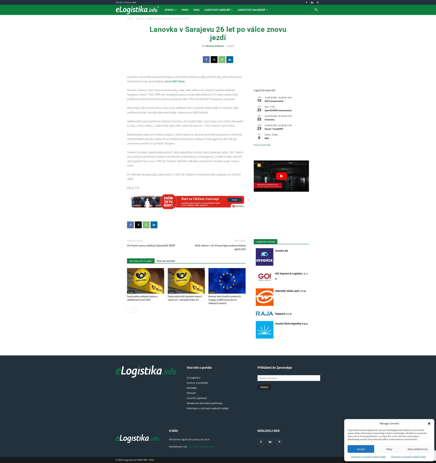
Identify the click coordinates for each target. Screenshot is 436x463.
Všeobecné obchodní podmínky (204, 403)
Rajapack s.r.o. (283, 313)
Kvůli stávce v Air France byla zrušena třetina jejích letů (220, 247)
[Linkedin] (312, 2)
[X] (317, 2)
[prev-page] (129, 310)
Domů (130, 18)
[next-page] (135, 310)
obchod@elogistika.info (201, 446)
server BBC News (175, 81)
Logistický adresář (217, 9)
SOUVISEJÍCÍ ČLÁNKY (140, 261)
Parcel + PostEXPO (274, 128)
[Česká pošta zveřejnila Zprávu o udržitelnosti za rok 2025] (145, 281)
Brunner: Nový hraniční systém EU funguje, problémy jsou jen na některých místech (224, 300)
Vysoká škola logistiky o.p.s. (291, 323)
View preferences (418, 449)
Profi (185, 9)
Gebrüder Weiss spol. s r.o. (290, 290)
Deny (389, 449)
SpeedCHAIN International (278, 110)
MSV (267, 138)
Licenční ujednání (197, 398)
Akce (196, 9)
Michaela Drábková (215, 46)
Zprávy (169, 9)
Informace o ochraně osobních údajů (368, 456)
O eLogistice (193, 377)
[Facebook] (306, 2)
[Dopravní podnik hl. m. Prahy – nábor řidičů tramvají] (186, 201)
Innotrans (270, 119)
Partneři (191, 393)
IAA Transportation (274, 101)
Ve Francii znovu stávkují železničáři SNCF (151, 245)
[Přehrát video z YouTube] (281, 176)
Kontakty (192, 387)
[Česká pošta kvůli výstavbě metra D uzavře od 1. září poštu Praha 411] (186, 281)
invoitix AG (281, 250)
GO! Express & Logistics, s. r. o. (291, 276)
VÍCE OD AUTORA (166, 261)
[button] (429, 423)
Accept (361, 449)
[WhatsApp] (222, 59)
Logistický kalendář (251, 9)
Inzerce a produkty (197, 382)
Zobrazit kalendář (262, 144)
